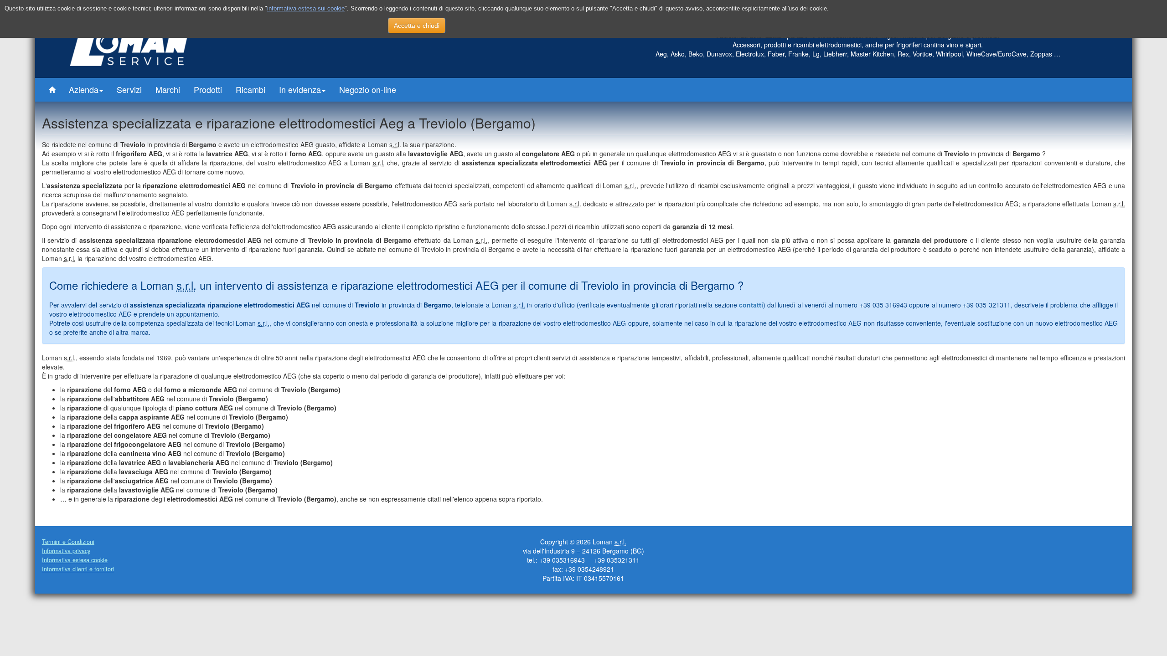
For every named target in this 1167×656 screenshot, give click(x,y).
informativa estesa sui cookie (306, 8)
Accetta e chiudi (416, 25)
